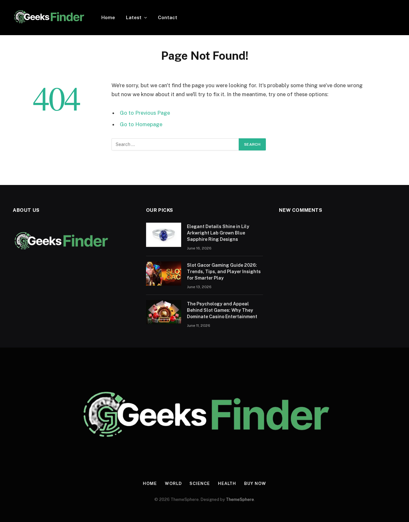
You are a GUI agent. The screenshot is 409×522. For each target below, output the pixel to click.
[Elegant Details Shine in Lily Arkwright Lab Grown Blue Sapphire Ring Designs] (163, 235)
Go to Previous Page (145, 113)
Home (108, 17)
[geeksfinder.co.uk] (49, 17)
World (173, 483)
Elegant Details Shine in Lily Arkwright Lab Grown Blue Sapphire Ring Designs (218, 233)
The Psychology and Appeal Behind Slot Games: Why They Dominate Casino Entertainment (222, 310)
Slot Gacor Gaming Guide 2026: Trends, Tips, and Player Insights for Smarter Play (224, 271)
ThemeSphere (240, 499)
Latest (134, 17)
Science (199, 483)
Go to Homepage (141, 124)
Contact (167, 17)
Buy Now (255, 483)
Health (227, 483)
